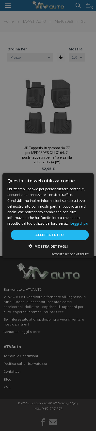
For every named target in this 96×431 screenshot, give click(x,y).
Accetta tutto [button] (49, 235)
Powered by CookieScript (70, 254)
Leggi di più (79, 223)
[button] (48, 246)
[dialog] (48, 215)
